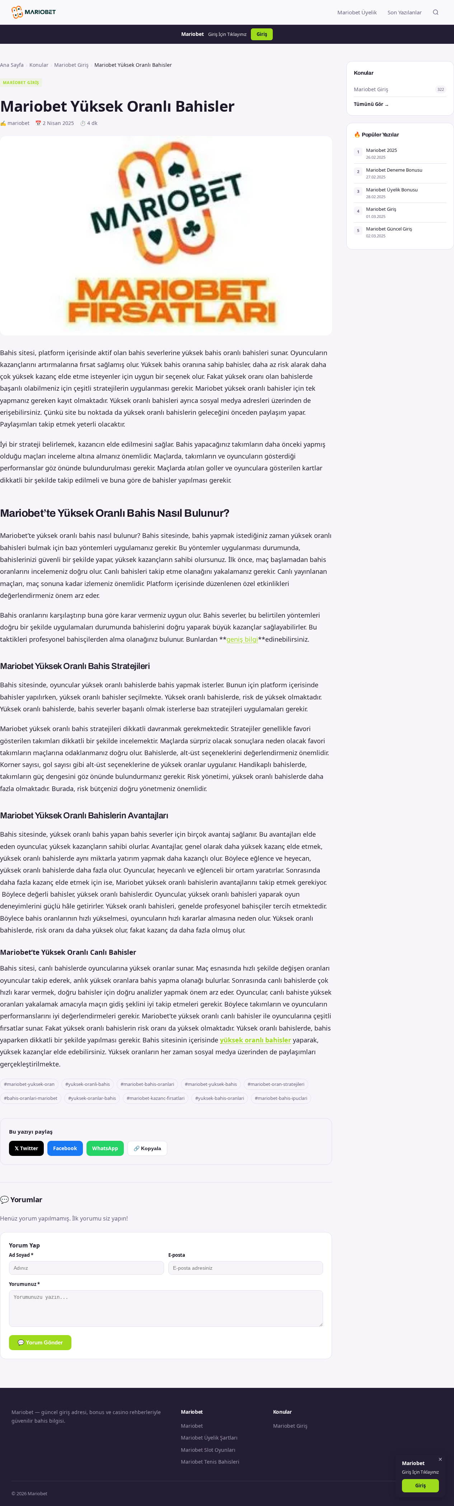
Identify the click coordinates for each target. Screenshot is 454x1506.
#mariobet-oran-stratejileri (276, 1084)
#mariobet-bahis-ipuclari (281, 1098)
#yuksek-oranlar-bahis (92, 1098)
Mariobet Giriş (71, 64)
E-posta (176, 1255)
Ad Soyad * (21, 1255)
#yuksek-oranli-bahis (87, 1084)
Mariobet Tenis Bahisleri (210, 1461)
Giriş (262, 34)
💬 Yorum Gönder (40, 1342)
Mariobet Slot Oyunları (208, 1449)
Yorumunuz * (24, 1284)
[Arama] (436, 12)
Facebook (65, 1148)
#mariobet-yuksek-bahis (211, 1084)
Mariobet (192, 1425)
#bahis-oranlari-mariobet (30, 1098)
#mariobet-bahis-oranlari (147, 1084)
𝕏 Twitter (26, 1148)
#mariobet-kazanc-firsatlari (155, 1098)
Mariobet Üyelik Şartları (209, 1437)
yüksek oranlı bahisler (255, 1040)
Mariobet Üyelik (357, 12)
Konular (38, 64)
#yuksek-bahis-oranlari (219, 1098)
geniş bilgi (242, 639)
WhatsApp (105, 1148)
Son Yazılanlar (405, 12)
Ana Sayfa (12, 64)
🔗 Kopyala (147, 1148)
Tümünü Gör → (371, 104)
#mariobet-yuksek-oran (29, 1084)
